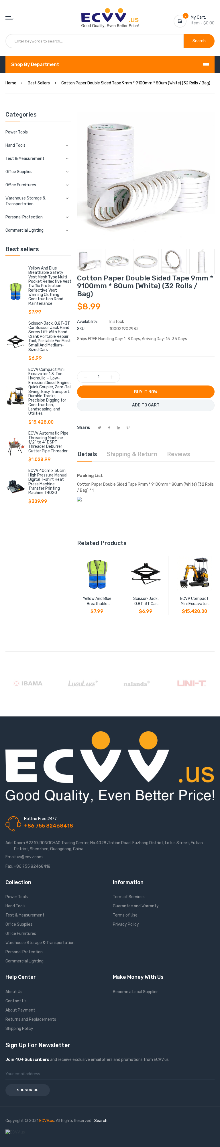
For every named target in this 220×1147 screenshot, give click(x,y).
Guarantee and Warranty (136, 906)
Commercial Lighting (24, 961)
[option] (90, 261)
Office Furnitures (20, 933)
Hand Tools (15, 906)
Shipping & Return (132, 454)
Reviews (178, 454)
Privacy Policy (126, 924)
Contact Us (16, 1001)
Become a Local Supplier (135, 991)
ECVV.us (46, 1120)
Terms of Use (125, 915)
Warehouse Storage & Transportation (39, 942)
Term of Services (129, 896)
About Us (13, 991)
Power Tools (16, 132)
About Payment (20, 1010)
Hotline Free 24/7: (41, 818)
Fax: (9, 866)
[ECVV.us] (110, 14)
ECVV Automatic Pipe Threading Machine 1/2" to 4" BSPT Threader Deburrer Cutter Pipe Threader (48, 442)
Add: (9, 842)
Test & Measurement (24, 915)
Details (87, 454)
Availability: (87, 321)
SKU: (81, 328)
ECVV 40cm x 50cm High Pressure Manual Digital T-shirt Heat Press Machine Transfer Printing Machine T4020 (47, 481)
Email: (10, 857)
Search (100, 1120)
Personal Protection (24, 952)
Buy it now (145, 392)
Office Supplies (18, 924)
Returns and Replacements (30, 1019)
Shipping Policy (19, 1028)
